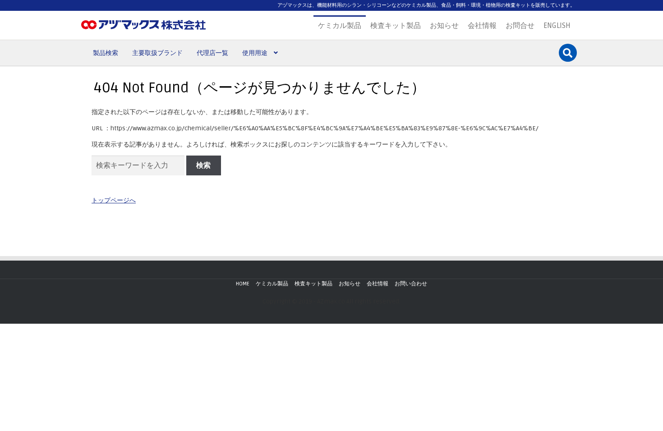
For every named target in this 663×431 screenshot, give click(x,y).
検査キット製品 (395, 25)
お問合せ (520, 25)
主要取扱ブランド (157, 53)
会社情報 (482, 25)
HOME (242, 283)
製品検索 (105, 53)
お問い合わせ (411, 283)
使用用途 (254, 53)
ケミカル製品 (339, 25)
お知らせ (444, 25)
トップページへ (114, 200)
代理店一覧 (212, 53)
